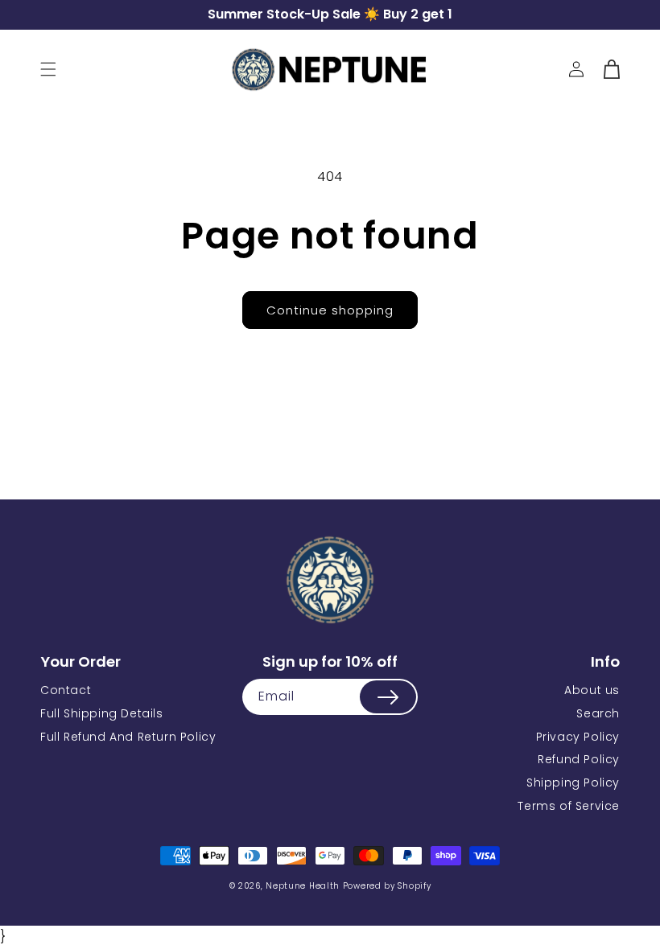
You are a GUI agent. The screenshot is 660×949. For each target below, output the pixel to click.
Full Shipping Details (101, 713)
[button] (48, 69)
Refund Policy (579, 759)
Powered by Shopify (387, 886)
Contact (65, 690)
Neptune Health (303, 886)
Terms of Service (569, 806)
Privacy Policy (578, 737)
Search (598, 713)
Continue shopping (330, 310)
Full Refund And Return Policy (128, 737)
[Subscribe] (388, 696)
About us (592, 690)
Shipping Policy (573, 782)
